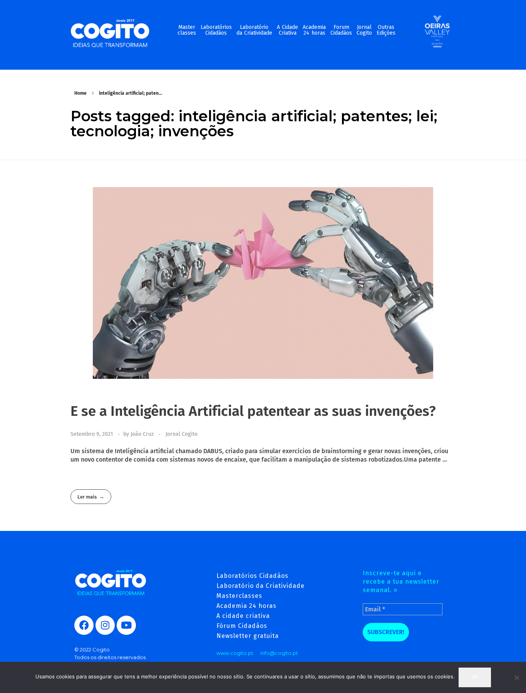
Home (80, 93)
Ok (474, 677)
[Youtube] (126, 625)
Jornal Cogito (182, 434)
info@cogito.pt (279, 653)
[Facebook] (84, 625)
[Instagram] (105, 625)
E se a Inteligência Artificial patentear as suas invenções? (253, 411)
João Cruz (143, 434)
